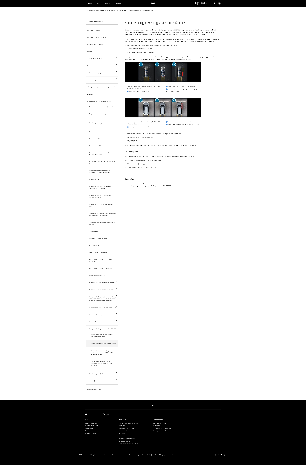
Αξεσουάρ (122, 433)
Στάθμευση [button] (90, 94)
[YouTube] (221, 455)
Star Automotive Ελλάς (159, 423)
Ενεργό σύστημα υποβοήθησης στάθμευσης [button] (100, 374)
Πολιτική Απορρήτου (161, 455)
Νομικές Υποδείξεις (147, 455)
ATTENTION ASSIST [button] (95, 245)
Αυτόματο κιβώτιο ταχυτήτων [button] (95, 73)
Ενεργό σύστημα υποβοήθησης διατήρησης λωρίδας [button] (102, 308)
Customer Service (94, 414)
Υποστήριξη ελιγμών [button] (94, 381)
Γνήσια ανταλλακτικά (125, 431)
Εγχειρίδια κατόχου (124, 441)
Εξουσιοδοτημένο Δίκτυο (92, 425)
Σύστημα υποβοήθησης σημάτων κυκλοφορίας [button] (101, 290)
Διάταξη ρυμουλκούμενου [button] (94, 389)
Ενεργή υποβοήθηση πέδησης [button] (97, 275)
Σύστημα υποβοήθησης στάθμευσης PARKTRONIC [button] (102, 329)
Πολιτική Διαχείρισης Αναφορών (162, 428)
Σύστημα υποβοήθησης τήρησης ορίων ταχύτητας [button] (102, 282)
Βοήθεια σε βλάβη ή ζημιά (126, 428)
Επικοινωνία (88, 431)
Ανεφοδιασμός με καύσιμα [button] (94, 80)
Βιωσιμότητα (156, 425)
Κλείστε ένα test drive (91, 423)
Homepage (86, 414)
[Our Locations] (215, 3)
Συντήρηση (122, 425)
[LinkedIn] (228, 455)
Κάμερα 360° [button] (93, 322)
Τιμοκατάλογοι (89, 428)
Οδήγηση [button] (89, 51)
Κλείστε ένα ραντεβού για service (128, 423)
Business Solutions (90, 433)
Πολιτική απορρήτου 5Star (160, 431)
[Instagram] (225, 455)
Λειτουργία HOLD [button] (94, 231)
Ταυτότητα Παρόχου (134, 455)
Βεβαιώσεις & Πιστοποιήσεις (127, 438)
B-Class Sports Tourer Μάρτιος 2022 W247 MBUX (111, 10)
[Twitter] (218, 455)
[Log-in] (219, 3)
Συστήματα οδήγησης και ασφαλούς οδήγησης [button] (99, 101)
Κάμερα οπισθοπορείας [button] (95, 315)
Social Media (171, 455)
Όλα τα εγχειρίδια (90, 10)
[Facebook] (215, 455)
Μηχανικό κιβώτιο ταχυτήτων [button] (95, 66)
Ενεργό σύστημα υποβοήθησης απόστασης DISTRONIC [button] (100, 260)
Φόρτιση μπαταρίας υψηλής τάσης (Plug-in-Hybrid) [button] (101, 87)
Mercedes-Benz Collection (126, 436)
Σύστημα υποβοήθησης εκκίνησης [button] (98, 238)
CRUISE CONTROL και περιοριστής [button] (98, 252)
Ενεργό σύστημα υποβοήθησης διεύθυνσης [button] (100, 268)
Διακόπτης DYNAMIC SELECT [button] (95, 59)
